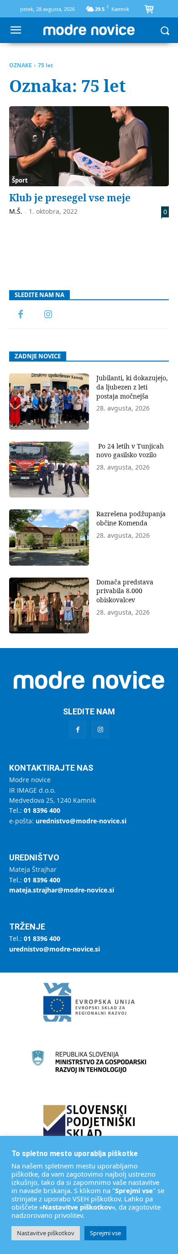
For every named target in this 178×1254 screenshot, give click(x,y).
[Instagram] (48, 314)
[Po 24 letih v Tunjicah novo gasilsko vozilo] (49, 470)
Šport (20, 180)
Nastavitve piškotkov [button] (45, 1233)
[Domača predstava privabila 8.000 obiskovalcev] (49, 606)
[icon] (148, 10)
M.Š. (15, 211)
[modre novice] (89, 29)
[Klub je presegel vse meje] (89, 146)
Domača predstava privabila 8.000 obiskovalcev (124, 591)
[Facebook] (20, 314)
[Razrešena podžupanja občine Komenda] (49, 537)
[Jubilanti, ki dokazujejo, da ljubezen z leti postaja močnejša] (49, 401)
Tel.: (34, 810)
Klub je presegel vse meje (70, 197)
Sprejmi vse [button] (105, 1233)
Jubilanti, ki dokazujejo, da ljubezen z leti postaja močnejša (132, 386)
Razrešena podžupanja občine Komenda (131, 518)
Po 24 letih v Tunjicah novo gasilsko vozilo (130, 450)
